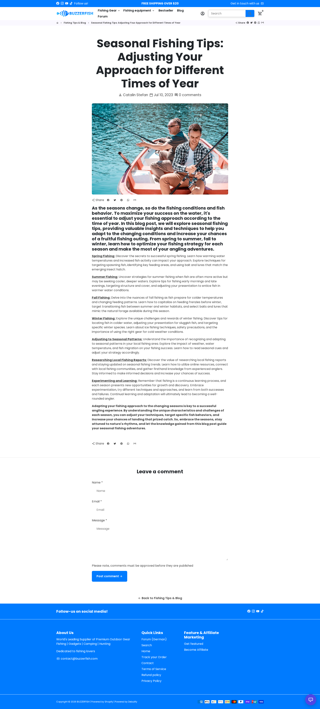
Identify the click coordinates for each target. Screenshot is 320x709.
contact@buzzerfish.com (77, 658)
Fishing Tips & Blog (75, 22)
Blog (180, 10)
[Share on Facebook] (248, 22)
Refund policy (151, 675)
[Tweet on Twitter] (251, 22)
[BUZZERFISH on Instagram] (62, 3)
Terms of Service (153, 669)
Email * (97, 501)
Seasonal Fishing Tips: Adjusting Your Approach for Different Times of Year (135, 22)
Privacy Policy (151, 681)
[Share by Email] (262, 22)
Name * (97, 482)
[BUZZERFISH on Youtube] (66, 3)
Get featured (193, 644)
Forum (103, 16)
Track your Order (154, 657)
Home (145, 651)
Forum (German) (154, 639)
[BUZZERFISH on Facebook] (57, 3)
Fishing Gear (109, 10)
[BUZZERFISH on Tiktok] (71, 3)
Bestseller (166, 10)
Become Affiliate (196, 650)
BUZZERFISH (83, 701)
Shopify (109, 701)
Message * (99, 520)
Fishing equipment (139, 10)
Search (146, 645)
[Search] (250, 13)
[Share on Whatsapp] (259, 22)
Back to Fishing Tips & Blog (160, 598)
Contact (147, 663)
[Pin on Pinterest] (255, 22)
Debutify (132, 701)
